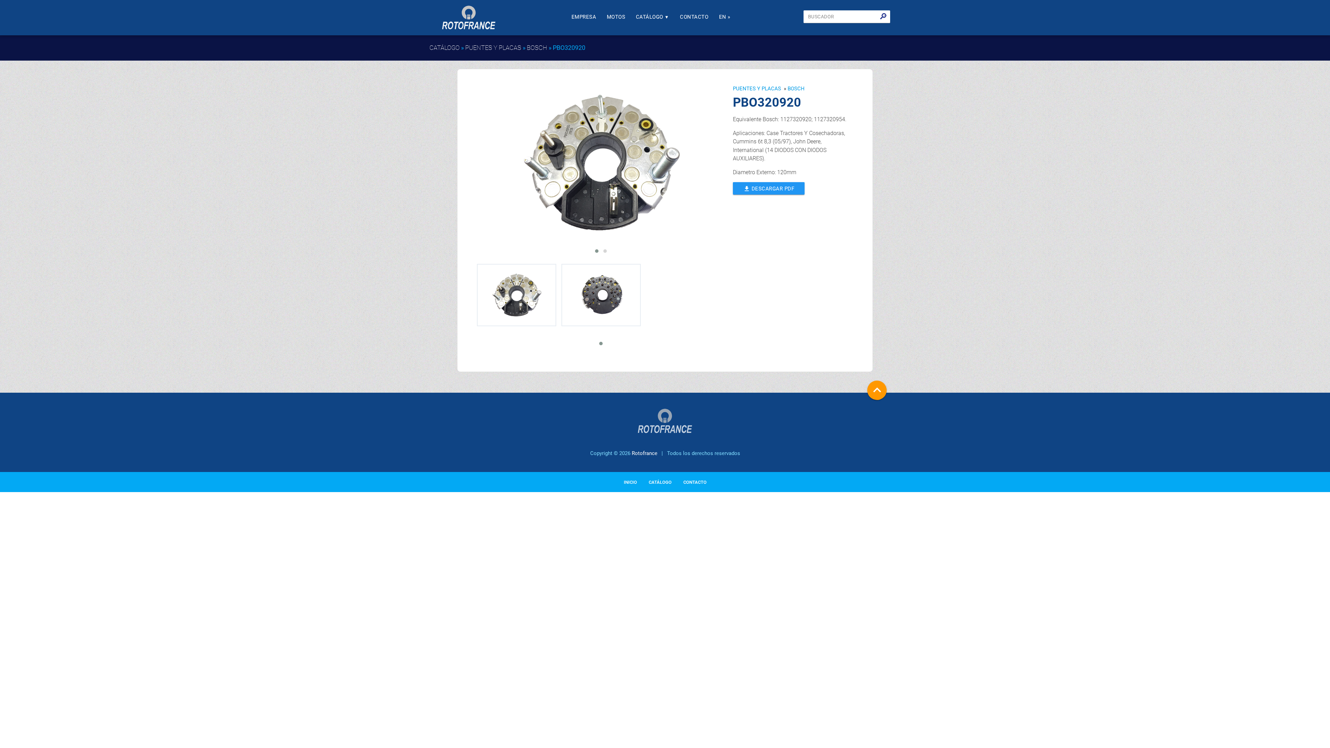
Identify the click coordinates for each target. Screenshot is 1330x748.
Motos (616, 17)
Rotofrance (644, 453)
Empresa (583, 17)
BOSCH (537, 47)
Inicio (630, 482)
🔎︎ (883, 16)
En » (724, 17)
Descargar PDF (769, 188)
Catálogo (652, 17)
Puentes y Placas (493, 47)
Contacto (694, 17)
